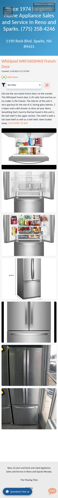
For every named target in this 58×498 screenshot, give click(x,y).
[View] (29, 148)
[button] (7, 11)
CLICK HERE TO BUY (18, 123)
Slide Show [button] (12, 77)
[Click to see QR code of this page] (47, 85)
